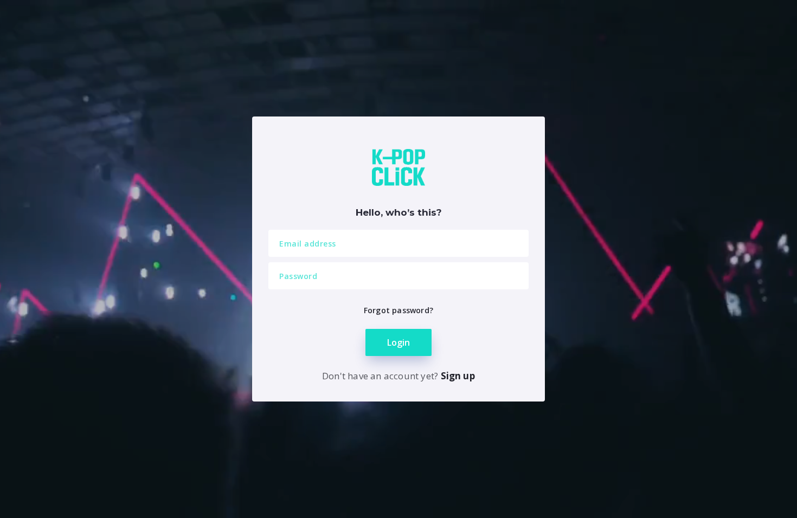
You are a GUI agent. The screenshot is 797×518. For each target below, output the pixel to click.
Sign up (458, 376)
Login (398, 342)
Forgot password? (398, 310)
